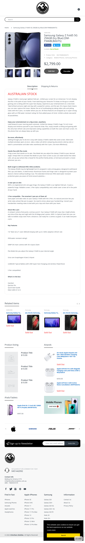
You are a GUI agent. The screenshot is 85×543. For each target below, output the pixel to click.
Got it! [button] (63, 535)
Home (7, 28)
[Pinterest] (20, 489)
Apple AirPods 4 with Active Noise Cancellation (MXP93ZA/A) (68, 384)
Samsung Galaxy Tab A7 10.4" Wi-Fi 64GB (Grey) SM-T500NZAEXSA (52, 313)
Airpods (48, 344)
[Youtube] (25, 489)
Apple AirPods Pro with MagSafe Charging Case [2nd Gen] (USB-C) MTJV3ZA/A (68, 370)
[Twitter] (10, 489)
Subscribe (71, 443)
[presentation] (77, 303)
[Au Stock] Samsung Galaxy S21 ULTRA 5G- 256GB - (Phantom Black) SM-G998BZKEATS (33, 313)
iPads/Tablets (11, 397)
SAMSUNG (47, 33)
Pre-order (67, 71)
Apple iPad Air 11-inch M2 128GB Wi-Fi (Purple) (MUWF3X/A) (29, 406)
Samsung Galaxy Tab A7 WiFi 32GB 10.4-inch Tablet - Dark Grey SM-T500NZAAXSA (14, 313)
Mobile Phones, (59, 58)
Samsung (28, 310)
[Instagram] (15, 489)
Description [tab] (32, 86)
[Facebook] (6, 489)
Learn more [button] (51, 530)
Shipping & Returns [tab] (49, 86)
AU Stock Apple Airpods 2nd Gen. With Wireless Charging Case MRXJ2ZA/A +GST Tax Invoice (67, 355)
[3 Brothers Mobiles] (42, 8)
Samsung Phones (71, 58)
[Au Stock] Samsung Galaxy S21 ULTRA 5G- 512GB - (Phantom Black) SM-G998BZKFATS (71, 313)
